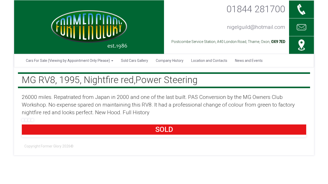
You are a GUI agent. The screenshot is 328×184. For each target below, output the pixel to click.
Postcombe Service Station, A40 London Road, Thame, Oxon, (228, 42)
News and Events (249, 61)
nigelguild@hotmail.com (256, 27)
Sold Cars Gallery (134, 61)
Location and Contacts (209, 61)
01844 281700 (256, 9)
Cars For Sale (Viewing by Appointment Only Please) (68, 61)
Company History (169, 61)
